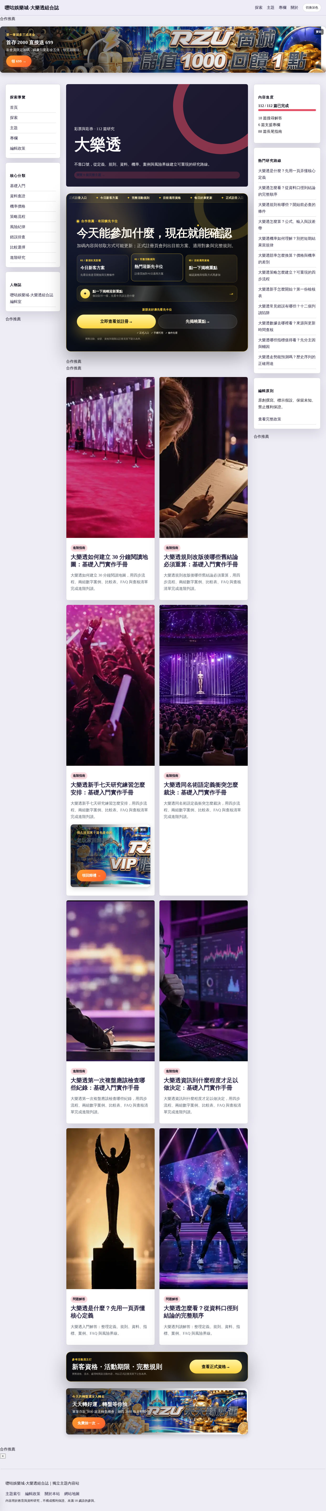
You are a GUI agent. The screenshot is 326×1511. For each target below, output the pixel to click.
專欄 (282, 7)
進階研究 (17, 257)
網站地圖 (71, 1494)
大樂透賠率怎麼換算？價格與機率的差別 (286, 258)
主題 (270, 7)
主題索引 (13, 1494)
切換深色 (312, 7)
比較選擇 (17, 247)
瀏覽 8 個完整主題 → (90, 175)
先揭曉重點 (198, 321)
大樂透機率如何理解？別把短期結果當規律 (286, 241)
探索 (259, 7)
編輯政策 (17, 148)
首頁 (14, 107)
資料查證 (17, 196)
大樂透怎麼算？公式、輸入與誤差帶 (286, 225)
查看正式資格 (216, 1366)
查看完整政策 (269, 419)
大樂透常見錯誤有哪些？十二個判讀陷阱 (286, 309)
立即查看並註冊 (116, 321)
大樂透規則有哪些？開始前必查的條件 (286, 208)
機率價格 (17, 206)
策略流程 (17, 216)
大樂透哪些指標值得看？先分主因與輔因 (286, 343)
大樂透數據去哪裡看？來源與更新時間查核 (286, 326)
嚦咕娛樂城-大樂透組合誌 (32, 7)
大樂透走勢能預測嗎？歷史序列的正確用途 (286, 360)
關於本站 (52, 1494)
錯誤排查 (17, 237)
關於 (294, 7)
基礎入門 (17, 186)
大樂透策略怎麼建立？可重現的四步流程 (286, 275)
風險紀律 (17, 227)
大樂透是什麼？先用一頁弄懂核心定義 (286, 174)
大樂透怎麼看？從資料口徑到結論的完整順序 (286, 191)
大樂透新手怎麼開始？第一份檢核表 (286, 292)
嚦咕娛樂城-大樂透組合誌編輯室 (31, 298)
